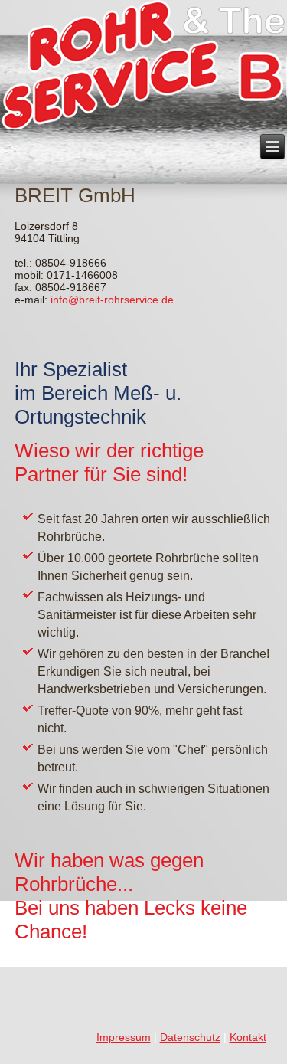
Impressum (123, 1037)
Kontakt (248, 1037)
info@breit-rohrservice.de (112, 299)
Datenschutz (190, 1037)
